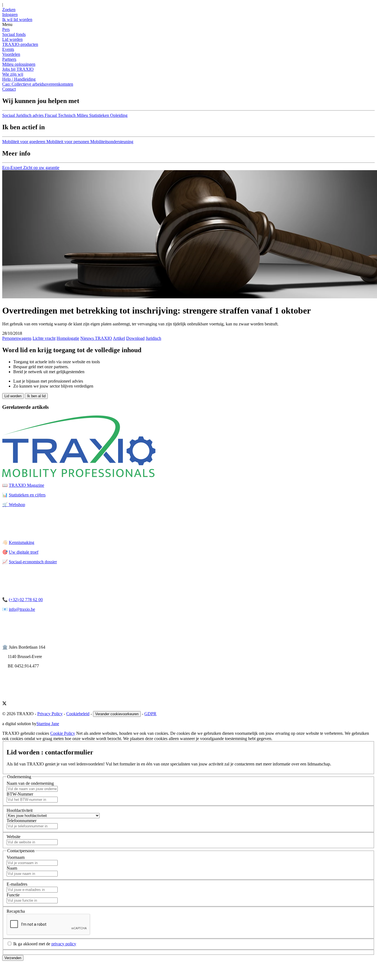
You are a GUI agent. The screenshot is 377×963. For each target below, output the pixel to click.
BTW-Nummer (20, 794)
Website (13, 836)
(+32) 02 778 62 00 (26, 599)
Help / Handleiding (19, 79)
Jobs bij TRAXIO (18, 69)
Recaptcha (16, 911)
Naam (12, 868)
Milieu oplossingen (18, 64)
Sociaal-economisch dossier (33, 561)
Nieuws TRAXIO (96, 338)
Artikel (119, 338)
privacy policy (63, 943)
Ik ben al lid (36, 396)
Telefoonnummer (21, 820)
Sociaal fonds (14, 34)
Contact (9, 89)
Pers (6, 29)
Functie (13, 895)
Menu (7, 24)
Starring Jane (47, 723)
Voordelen (11, 54)
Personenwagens (16, 338)
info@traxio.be (22, 609)
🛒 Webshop (13, 504)
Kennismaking (21, 542)
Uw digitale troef (23, 552)
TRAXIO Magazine (26, 485)
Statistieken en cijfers (27, 495)
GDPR (150, 713)
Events (8, 49)
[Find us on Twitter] (4, 704)
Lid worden (12, 39)
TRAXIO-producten (20, 44)
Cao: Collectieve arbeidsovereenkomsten (37, 84)
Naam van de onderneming (30, 783)
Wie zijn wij (12, 74)
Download (135, 338)
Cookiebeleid (77, 713)
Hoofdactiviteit (20, 810)
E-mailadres (17, 884)
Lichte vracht (44, 338)
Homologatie (68, 338)
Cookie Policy (62, 733)
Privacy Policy (50, 713)
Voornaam (16, 857)
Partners (9, 59)
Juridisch (153, 338)
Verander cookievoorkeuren (117, 714)
